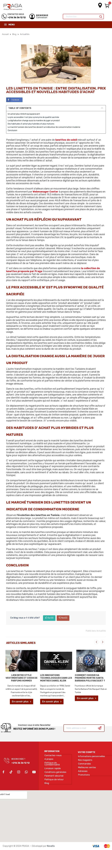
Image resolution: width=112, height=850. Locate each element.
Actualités (101, 631)
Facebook (15, 100)
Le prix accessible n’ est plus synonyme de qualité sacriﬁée (33, 117)
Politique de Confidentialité (52, 764)
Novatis (51, 846)
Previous (96, 642)
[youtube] (34, 772)
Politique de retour (54, 780)
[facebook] (3, 772)
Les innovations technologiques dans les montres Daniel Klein (56, 678)
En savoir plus (20, 701)
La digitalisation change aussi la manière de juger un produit (34, 120)
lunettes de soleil (66, 139)
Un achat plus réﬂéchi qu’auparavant (24, 114)
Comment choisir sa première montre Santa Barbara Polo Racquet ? (90, 678)
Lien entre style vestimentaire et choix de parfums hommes (21, 678)
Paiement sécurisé (53, 776)
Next (102, 642)
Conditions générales (55, 772)
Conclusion (12, 130)
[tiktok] (11, 772)
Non (64, 618)
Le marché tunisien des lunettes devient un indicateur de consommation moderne (44, 127)
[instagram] (18, 772)
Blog (46, 783)
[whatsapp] (26, 772)
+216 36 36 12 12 (20, 763)
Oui (50, 618)
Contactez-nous (52, 755)
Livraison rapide (52, 768)
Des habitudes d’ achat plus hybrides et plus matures (31, 124)
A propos (48, 759)
